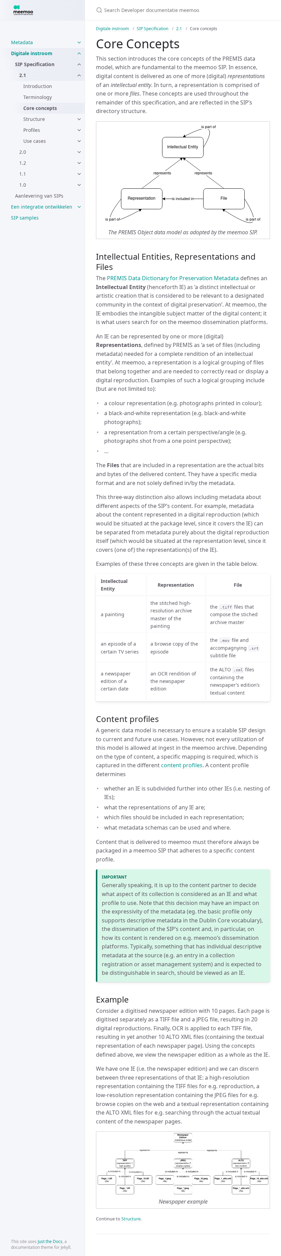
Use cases (34, 141)
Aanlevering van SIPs (39, 195)
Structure (34, 119)
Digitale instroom (31, 53)
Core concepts (40, 108)
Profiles (31, 130)
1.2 (22, 163)
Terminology (37, 97)
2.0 (22, 152)
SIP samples (25, 217)
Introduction (37, 86)
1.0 (22, 185)
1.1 (22, 174)
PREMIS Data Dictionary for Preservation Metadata (173, 278)
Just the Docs (50, 1241)
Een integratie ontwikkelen (41, 206)
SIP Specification (34, 64)
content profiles (182, 765)
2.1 (22, 75)
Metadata (22, 42)
